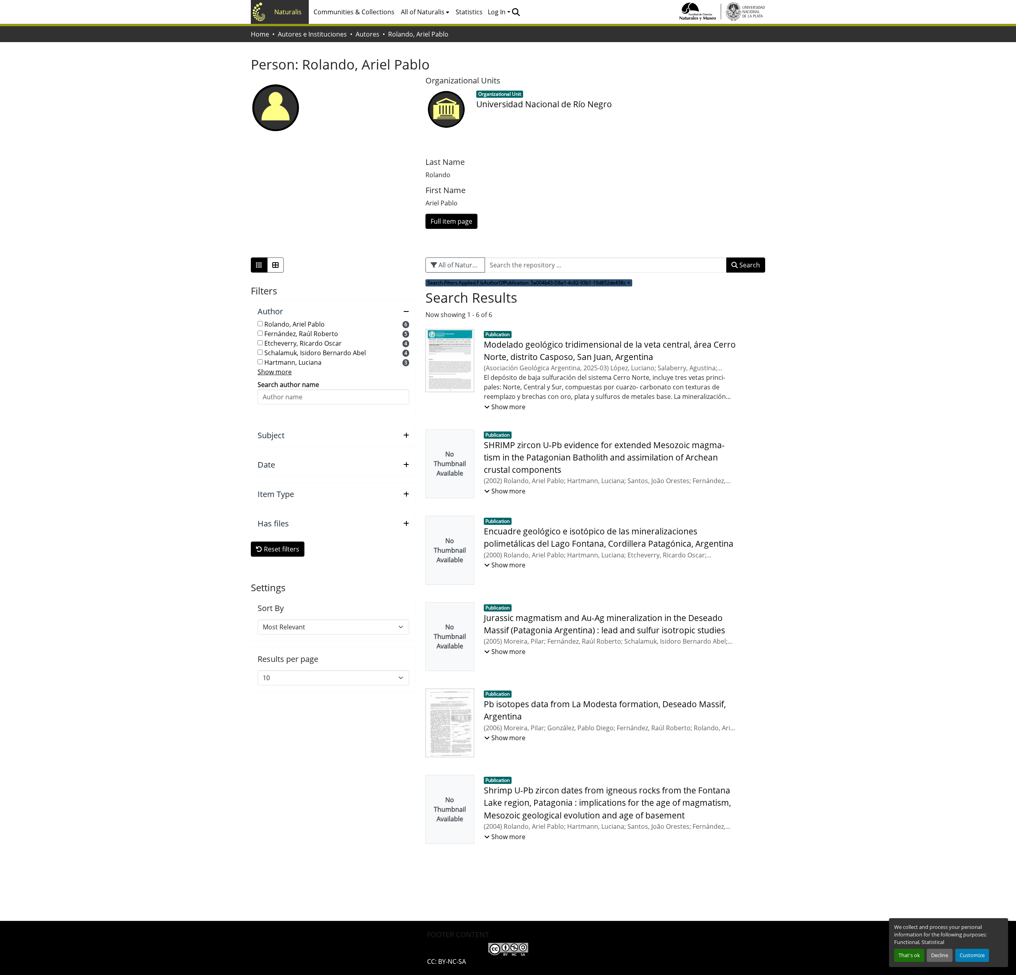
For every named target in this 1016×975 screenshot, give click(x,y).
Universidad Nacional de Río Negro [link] (544, 104)
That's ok (909, 955)
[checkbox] (260, 323)
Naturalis (288, 12)
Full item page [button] (451, 221)
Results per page (288, 659)
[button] (516, 12)
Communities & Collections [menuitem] (354, 12)
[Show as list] (259, 265)
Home (260, 34)
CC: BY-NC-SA (446, 961)
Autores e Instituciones (312, 34)
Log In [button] (497, 12)
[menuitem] (425, 12)
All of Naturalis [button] (422, 12)
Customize (972, 955)
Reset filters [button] (280, 549)
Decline (939, 955)
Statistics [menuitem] (469, 12)
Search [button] (749, 265)
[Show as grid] (275, 265)
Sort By (271, 608)
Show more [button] (275, 372)
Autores (367, 34)
